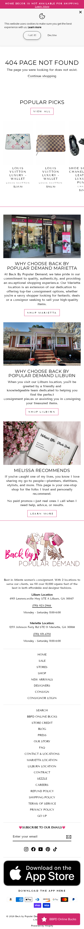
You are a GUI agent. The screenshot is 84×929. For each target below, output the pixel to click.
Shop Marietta (42, 312)
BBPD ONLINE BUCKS (42, 716)
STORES (42, 667)
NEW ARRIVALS (42, 679)
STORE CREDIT (42, 723)
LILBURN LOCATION (42, 766)
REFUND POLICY (42, 791)
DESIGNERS (42, 685)
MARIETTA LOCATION (42, 760)
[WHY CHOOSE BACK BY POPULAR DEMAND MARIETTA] (42, 236)
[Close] (80, 12)
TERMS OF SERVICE (42, 803)
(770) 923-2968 (42, 605)
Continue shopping (42, 76)
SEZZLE (42, 778)
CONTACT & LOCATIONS (42, 754)
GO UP (42, 816)
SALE (42, 661)
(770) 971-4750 (42, 634)
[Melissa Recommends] (42, 443)
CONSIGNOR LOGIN (42, 698)
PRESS (42, 735)
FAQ (42, 747)
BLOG (42, 729)
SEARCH (42, 710)
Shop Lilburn (42, 411)
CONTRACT (42, 772)
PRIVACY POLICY (42, 809)
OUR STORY (42, 741)
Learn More (42, 513)
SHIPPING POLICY (42, 797)
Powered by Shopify (42, 925)
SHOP (42, 673)
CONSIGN (42, 692)
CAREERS (42, 785)
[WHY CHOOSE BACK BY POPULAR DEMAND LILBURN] (42, 344)
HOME (42, 654)
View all (42, 111)
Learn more (34, 27)
